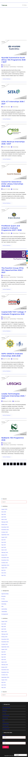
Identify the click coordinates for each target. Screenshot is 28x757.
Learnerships (13, 66)
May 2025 (3, 544)
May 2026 (3, 514)
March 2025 (4, 549)
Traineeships (20, 66)
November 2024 (5, 560)
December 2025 (5, 527)
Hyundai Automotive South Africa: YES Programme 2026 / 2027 (13, 60)
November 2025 (5, 529)
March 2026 (4, 519)
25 (21, 464)
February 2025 (4, 552)
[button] (27, 251)
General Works (4, 601)
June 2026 (3, 511)
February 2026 (4, 521)
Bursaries (3, 596)
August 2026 (4, 509)
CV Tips (3, 598)
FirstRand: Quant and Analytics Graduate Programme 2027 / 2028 (11, 228)
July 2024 (3, 570)
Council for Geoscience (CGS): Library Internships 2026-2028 (12, 184)
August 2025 (4, 537)
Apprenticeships (5, 593)
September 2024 (5, 565)
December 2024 (5, 557)
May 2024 (3, 575)
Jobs (2, 606)
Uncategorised (4, 614)
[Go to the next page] (25, 464)
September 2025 (5, 534)
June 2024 (3, 572)
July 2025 (3, 539)
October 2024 (4, 562)
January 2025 (4, 555)
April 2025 (3, 547)
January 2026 (4, 524)
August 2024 (4, 567)
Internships (6, 66)
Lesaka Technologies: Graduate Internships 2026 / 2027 (13, 396)
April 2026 (3, 516)
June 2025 (3, 542)
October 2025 (4, 532)
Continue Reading (7, 78)
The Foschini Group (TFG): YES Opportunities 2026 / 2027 (12, 270)
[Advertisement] (14, 22)
